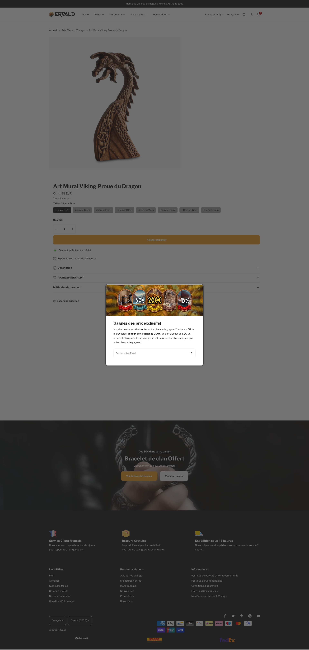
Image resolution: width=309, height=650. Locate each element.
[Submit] (191, 353)
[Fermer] (198, 288)
